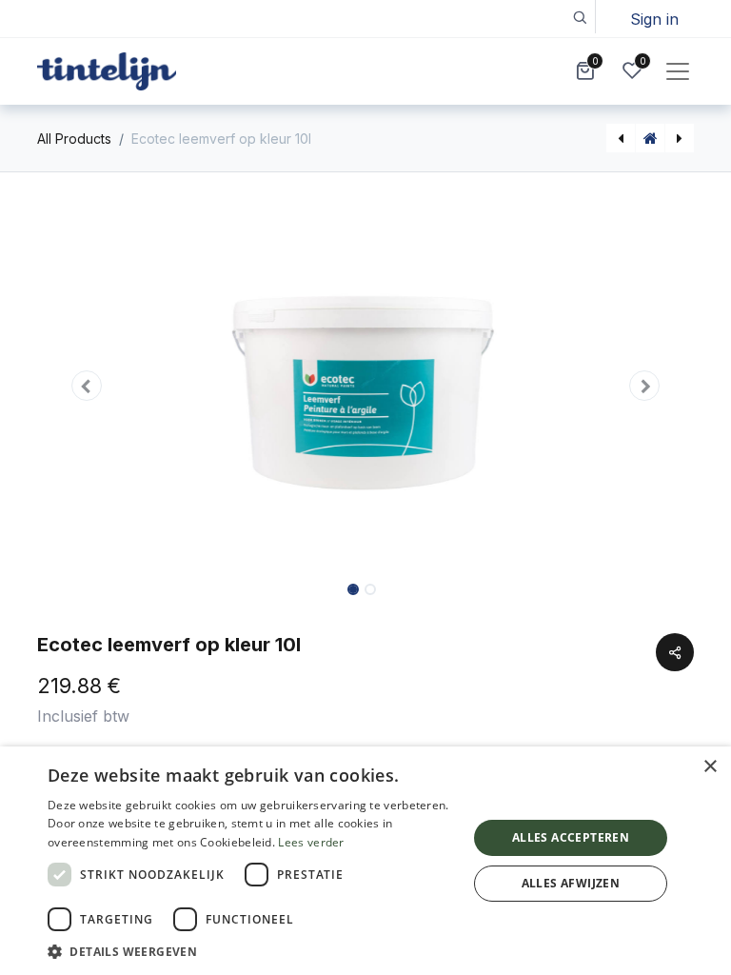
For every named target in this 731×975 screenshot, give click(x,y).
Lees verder (311, 842)
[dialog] (365, 860)
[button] (579, 16)
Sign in (654, 19)
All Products (74, 138)
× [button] (709, 767)
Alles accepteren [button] (570, 837)
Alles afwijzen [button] (571, 883)
